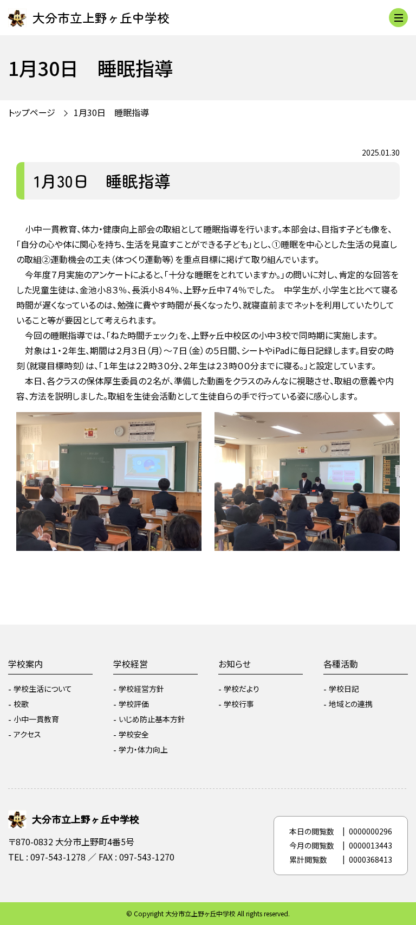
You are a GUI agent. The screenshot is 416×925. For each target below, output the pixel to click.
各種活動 (340, 663)
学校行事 (239, 703)
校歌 (21, 703)
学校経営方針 (141, 688)
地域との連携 (351, 703)
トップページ (31, 112)
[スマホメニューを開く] (398, 17)
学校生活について (43, 688)
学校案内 (25, 663)
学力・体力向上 (143, 749)
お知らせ (234, 663)
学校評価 (134, 703)
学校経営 (130, 663)
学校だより (241, 688)
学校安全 (134, 734)
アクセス (27, 734)
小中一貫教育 (36, 719)
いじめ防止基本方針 (152, 719)
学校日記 (344, 688)
